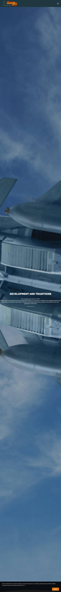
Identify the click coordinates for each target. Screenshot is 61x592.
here (24, 585)
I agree (55, 589)
